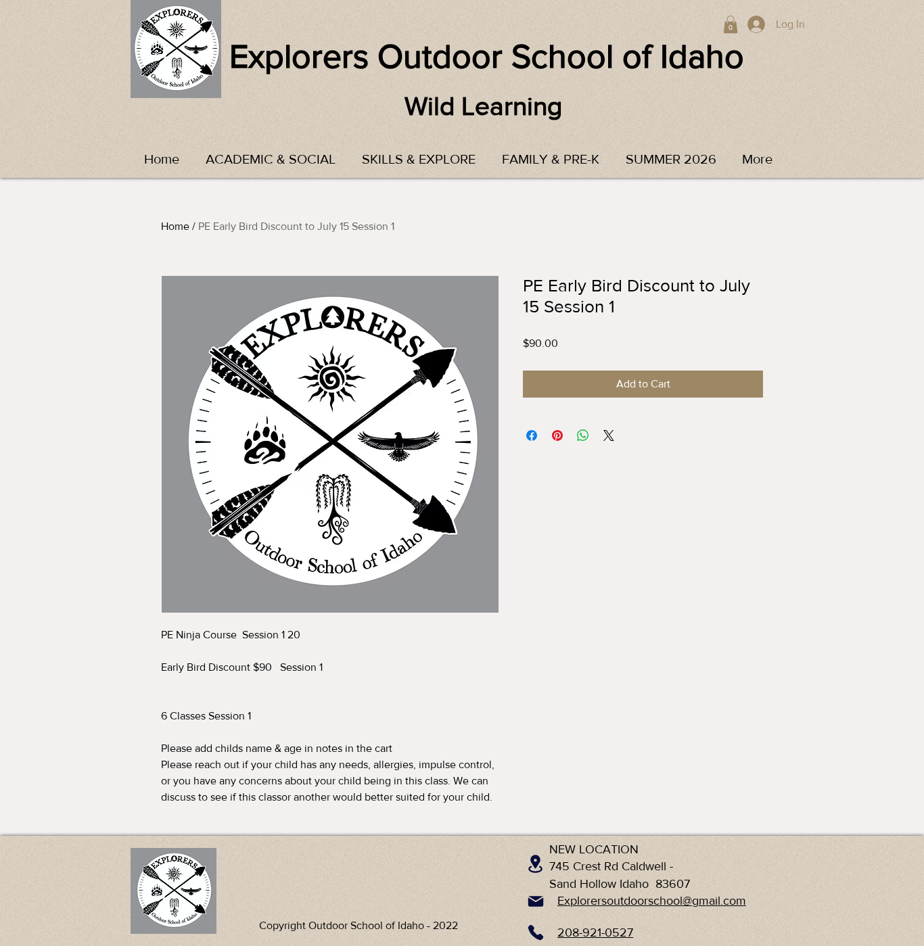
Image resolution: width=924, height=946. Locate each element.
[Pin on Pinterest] (557, 435)
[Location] (535, 863)
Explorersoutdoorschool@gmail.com (651, 900)
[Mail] (535, 901)
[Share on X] (609, 435)
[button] (730, 24)
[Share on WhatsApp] (583, 435)
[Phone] (536, 932)
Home (175, 226)
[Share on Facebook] (532, 435)
